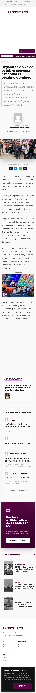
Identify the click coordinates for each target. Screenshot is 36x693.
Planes (5, 657)
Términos (6, 647)
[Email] (30, 5)
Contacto (21, 644)
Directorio (21, 647)
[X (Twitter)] (11, 168)
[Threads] (15, 5)
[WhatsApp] (20, 168)
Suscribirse (26, 51)
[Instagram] (12, 5)
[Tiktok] (18, 5)
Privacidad (7, 686)
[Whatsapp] (27, 5)
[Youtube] (21, 5)
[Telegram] (24, 5)
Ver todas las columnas (18, 490)
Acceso (5, 660)
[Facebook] (9, 5)
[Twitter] (6, 5)
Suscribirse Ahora (18, 540)
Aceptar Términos (23, 686)
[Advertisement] (18, 33)
